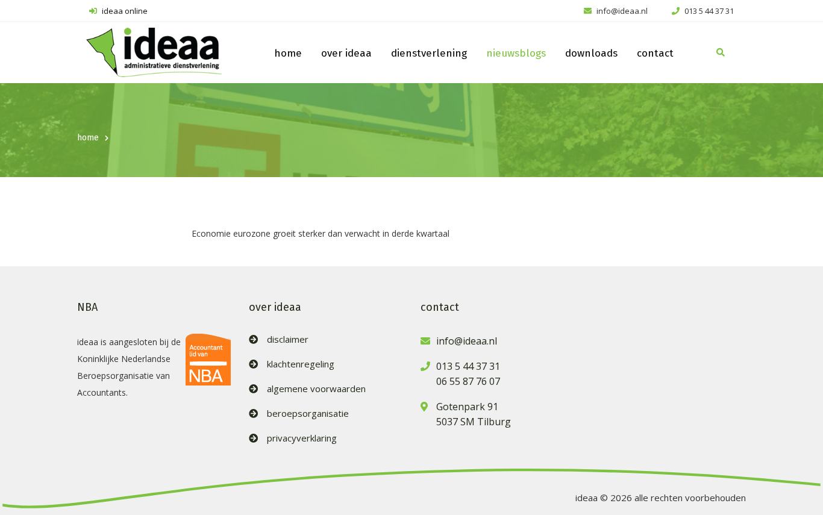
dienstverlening (429, 53)
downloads (591, 53)
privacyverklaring (302, 438)
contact (655, 53)
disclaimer (287, 339)
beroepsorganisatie (308, 413)
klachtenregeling (300, 364)
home (288, 53)
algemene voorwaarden (316, 389)
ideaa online (124, 10)
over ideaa (346, 53)
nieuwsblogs (516, 53)
